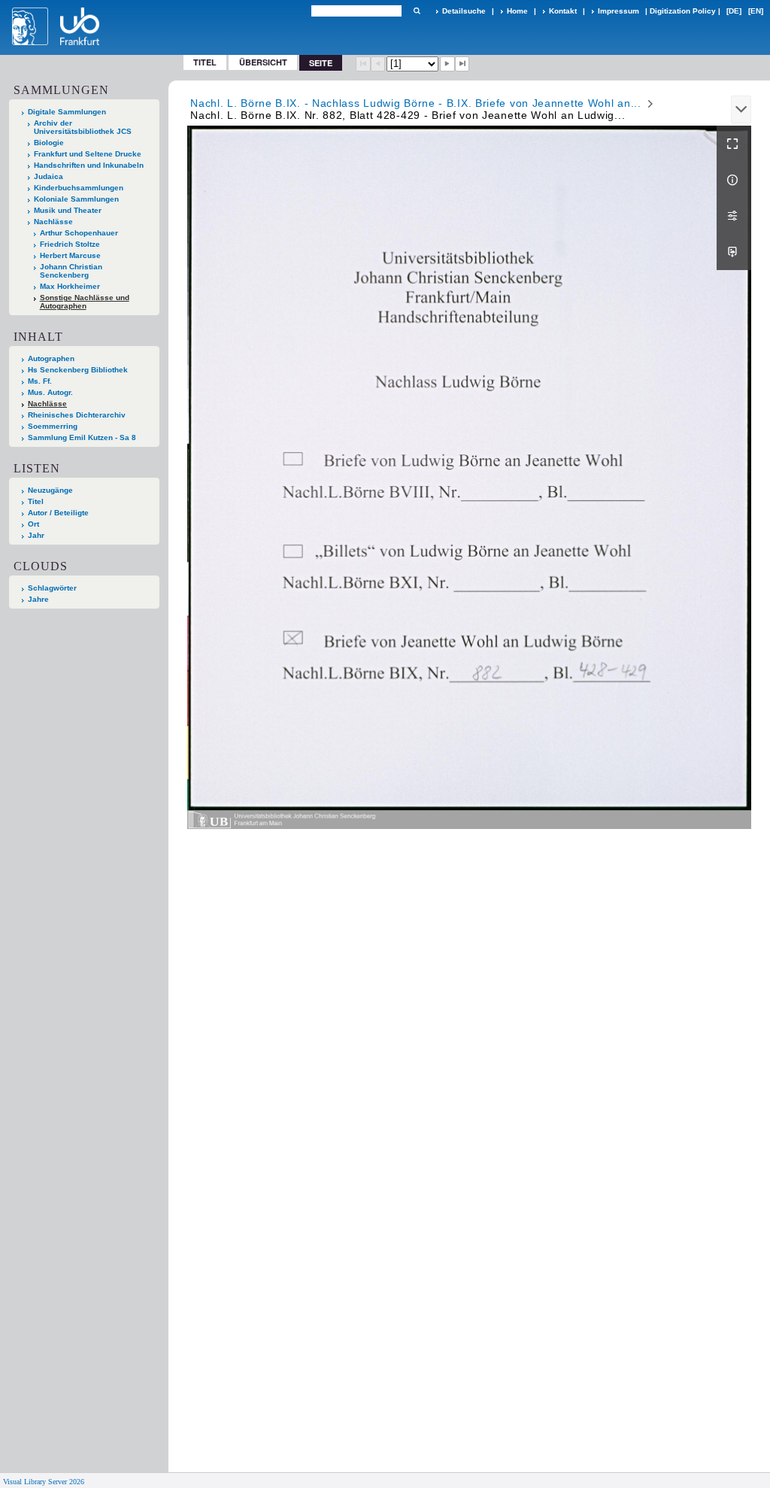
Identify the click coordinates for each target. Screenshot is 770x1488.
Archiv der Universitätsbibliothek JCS (83, 127)
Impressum (618, 11)
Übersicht (263, 62)
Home (517, 11)
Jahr (36, 535)
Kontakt (563, 11)
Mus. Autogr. (50, 392)
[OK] (416, 11)
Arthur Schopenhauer (79, 233)
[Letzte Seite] (462, 63)
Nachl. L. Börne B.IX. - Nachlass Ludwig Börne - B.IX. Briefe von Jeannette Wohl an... (415, 103)
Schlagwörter (52, 588)
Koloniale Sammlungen (76, 199)
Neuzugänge (50, 490)
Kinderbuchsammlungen (78, 188)
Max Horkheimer (70, 286)
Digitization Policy (683, 11)
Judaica (48, 176)
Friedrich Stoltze (70, 244)
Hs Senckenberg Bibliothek (78, 370)
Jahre (38, 599)
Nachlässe (53, 221)
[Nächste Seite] (447, 63)
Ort (33, 524)
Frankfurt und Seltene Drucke (87, 154)
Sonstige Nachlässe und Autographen (84, 301)
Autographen (51, 358)
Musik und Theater (68, 210)
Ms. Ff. (40, 381)
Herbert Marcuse (70, 255)
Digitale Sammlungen (67, 112)
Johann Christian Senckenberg (71, 271)
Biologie (49, 142)
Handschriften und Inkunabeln (89, 165)
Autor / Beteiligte (58, 513)
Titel (205, 62)
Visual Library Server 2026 (43, 1481)
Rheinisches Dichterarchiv (77, 415)
